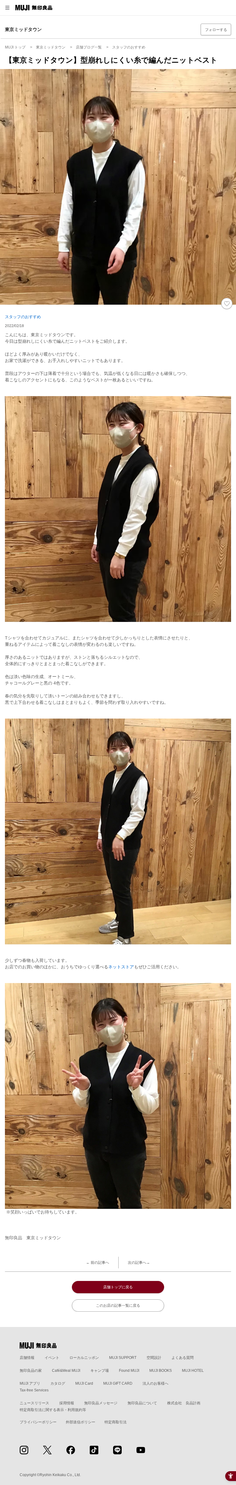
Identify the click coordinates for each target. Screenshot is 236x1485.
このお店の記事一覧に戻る (118, 1305)
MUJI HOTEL (193, 1370)
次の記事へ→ (139, 1262)
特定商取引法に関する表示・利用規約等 (53, 1410)
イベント (52, 1358)
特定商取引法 (115, 1422)
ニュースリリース (34, 1403)
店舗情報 (27, 1358)
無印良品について (142, 1403)
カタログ (57, 1383)
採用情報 (66, 1403)
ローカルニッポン (84, 1358)
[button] (7, 7)
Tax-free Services (34, 1390)
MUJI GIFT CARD (117, 1383)
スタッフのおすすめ (23, 316)
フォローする (216, 30)
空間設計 (154, 1358)
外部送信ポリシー (80, 1422)
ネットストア (121, 966)
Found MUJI (129, 1370)
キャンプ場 (99, 1370)
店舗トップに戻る (118, 1287)
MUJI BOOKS (160, 1370)
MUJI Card (84, 1383)
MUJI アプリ (30, 1383)
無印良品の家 (31, 1370)
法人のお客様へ (155, 1383)
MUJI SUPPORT (122, 1358)
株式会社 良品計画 (183, 1403)
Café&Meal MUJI (66, 1370)
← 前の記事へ (97, 1262)
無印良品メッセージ (100, 1403)
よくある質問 (182, 1358)
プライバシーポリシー (38, 1422)
